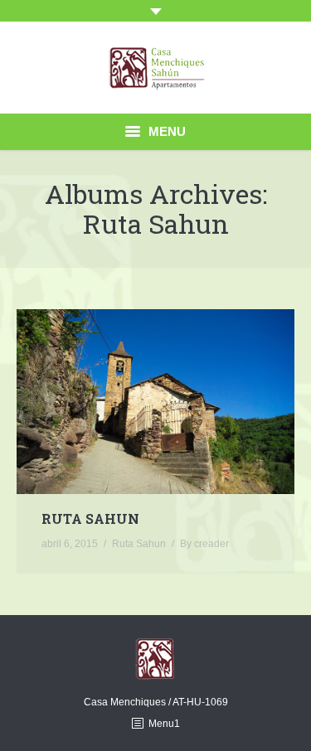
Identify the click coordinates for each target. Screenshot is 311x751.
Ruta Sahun (90, 519)
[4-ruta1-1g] (155, 401)
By (204, 544)
